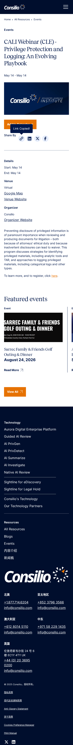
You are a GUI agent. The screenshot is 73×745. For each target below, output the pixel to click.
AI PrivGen (12, 444)
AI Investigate (14, 465)
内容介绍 (10, 551)
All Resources (22, 19)
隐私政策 (8, 692)
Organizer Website (18, 220)
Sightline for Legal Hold (22, 489)
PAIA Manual (10, 733)
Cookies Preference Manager (19, 725)
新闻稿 (9, 558)
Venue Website (15, 199)
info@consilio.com (18, 608)
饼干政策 (8, 716)
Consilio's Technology (21, 499)
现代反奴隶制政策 (13, 700)
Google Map (13, 193)
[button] (65, 7)
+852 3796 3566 (51, 602)
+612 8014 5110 (16, 627)
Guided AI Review (17, 436)
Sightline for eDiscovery (22, 482)
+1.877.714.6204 (16, 602)
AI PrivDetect (14, 451)
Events (37, 19)
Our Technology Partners (23, 506)
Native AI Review (17, 472)
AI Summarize (14, 458)
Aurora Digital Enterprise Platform (30, 429)
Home (7, 19)
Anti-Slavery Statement (16, 708)
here (54, 275)
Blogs (8, 536)
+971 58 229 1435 (52, 627)
